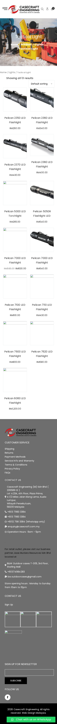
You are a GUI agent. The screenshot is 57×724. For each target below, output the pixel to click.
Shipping (9, 448)
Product (26, 44)
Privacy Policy (12, 468)
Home (3, 72)
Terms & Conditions (16, 464)
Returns (9, 452)
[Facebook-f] (7, 697)
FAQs (7, 472)
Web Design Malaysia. (34, 712)
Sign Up (9, 604)
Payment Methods (15, 456)
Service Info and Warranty (19, 460)
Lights (39, 44)
